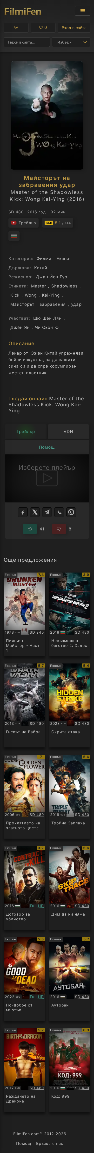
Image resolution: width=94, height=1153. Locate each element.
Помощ (23, 1143)
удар (76, 304)
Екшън (64, 258)
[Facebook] (23, 512)
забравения (53, 304)
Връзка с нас (49, 1143)
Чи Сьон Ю (47, 327)
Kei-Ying (51, 295)
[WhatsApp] (71, 512)
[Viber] (59, 512)
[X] (35, 512)
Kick (15, 295)
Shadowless (64, 286)
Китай (40, 267)
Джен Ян (20, 327)
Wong (31, 295)
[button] (16, 27)
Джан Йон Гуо (51, 276)
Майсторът (22, 304)
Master (38, 286)
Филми (44, 258)
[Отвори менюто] (82, 11)
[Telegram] (47, 512)
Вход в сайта (74, 27)
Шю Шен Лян (47, 318)
